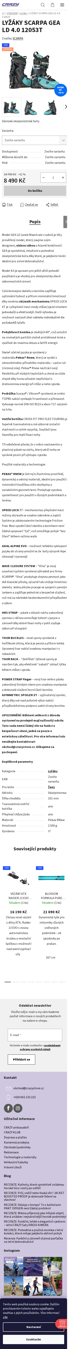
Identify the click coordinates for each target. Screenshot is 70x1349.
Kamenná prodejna (16, 1142)
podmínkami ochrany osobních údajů (40, 1047)
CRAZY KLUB (12, 1132)
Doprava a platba (15, 1137)
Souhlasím (33, 1339)
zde (5, 1317)
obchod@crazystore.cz (28, 1088)
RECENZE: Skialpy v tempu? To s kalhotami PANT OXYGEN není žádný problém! (32, 1206)
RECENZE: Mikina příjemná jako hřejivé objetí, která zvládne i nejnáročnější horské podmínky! (35, 1215)
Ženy (51, 787)
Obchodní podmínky (17, 1147)
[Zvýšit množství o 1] (63, 177)
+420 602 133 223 (24, 1097)
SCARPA (18, 38)
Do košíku (35, 191)
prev (4, 892)
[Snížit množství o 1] (43, 177)
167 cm (50, 957)
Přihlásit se (21, 1059)
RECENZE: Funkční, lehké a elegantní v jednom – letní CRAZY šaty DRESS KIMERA (34, 1223)
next (66, 892)
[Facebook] (8, 1108)
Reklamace (11, 1152)
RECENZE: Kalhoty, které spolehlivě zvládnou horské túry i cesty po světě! (34, 1186)
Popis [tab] (35, 221)
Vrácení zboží (13, 1167)
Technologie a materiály (20, 1157)
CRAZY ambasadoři (16, 1127)
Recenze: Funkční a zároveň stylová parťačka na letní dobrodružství (33, 1240)
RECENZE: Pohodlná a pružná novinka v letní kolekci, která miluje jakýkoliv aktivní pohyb (33, 1232)
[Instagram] (17, 1108)
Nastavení (33, 1327)
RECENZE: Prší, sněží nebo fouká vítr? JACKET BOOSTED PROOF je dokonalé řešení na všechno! (34, 1196)
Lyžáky (53, 771)
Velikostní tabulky (16, 1162)
